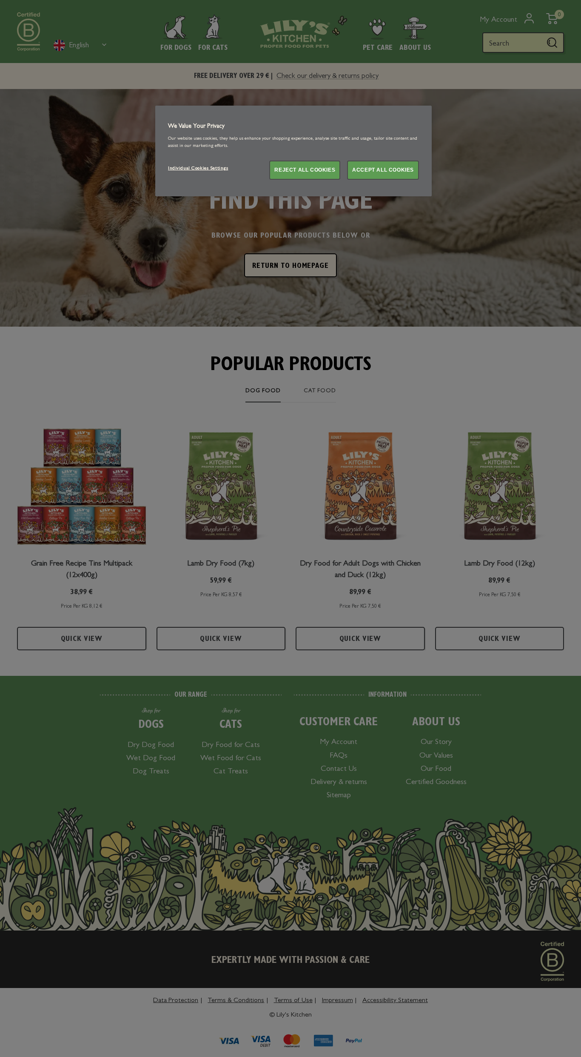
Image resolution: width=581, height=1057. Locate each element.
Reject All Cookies (304, 170)
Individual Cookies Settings (198, 168)
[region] (293, 151)
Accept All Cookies (383, 170)
